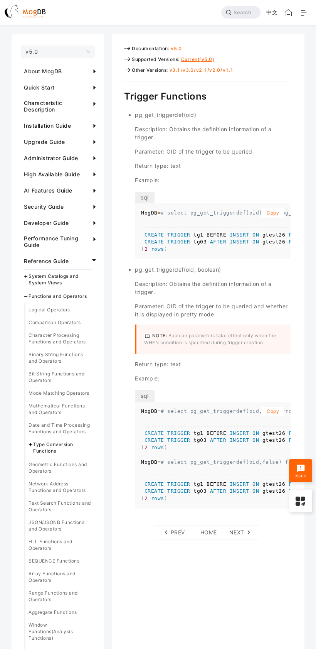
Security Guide (44, 206)
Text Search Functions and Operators (60, 506)
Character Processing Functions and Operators (57, 338)
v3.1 (175, 70)
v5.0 (176, 48)
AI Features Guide (48, 190)
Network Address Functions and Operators (57, 487)
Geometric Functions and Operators (58, 467)
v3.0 (188, 70)
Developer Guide (46, 223)
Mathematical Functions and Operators (57, 409)
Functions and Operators (58, 296)
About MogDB (43, 71)
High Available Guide (52, 174)
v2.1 (201, 70)
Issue (300, 475)
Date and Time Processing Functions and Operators (59, 428)
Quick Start (39, 87)
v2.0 (214, 70)
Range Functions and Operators (53, 596)
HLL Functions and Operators (50, 545)
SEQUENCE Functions (54, 561)
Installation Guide (47, 125)
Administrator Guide (51, 158)
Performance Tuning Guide (51, 241)
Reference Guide (46, 261)
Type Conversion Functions (53, 447)
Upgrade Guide (44, 142)
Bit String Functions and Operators (56, 377)
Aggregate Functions (53, 612)
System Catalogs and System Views (54, 279)
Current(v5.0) (198, 59)
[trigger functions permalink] (118, 95)
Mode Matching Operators (59, 393)
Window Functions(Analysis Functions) (51, 631)
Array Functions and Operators (52, 577)
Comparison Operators (55, 322)
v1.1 (228, 70)
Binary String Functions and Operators (56, 358)
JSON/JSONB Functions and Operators (56, 525)
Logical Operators (49, 310)
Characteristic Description (43, 106)
